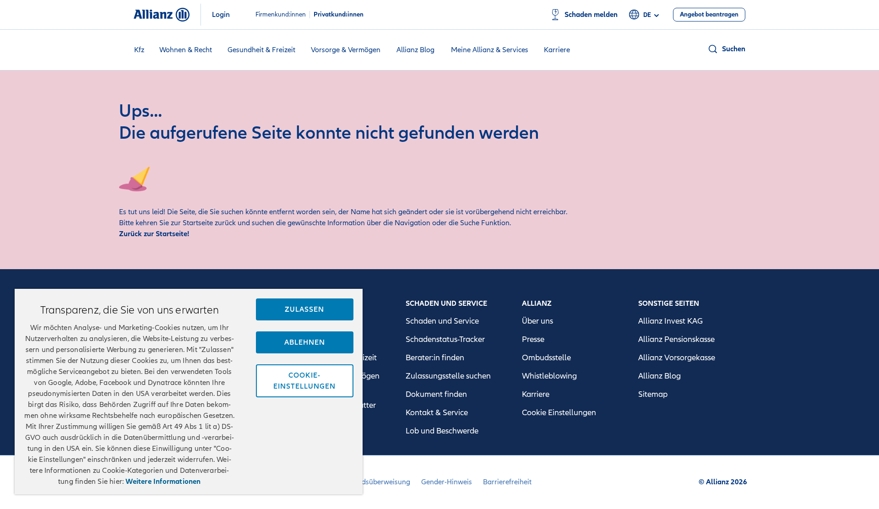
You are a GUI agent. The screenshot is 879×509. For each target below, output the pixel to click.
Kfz (139, 49)
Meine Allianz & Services (489, 49)
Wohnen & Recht (185, 49)
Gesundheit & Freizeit (261, 49)
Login (221, 14)
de (647, 15)
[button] (726, 48)
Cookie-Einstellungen (304, 381)
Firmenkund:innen (280, 14)
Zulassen (304, 309)
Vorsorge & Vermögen (345, 49)
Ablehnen (304, 342)
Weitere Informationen (163, 481)
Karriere (557, 49)
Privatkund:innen (339, 14)
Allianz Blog (415, 49)
